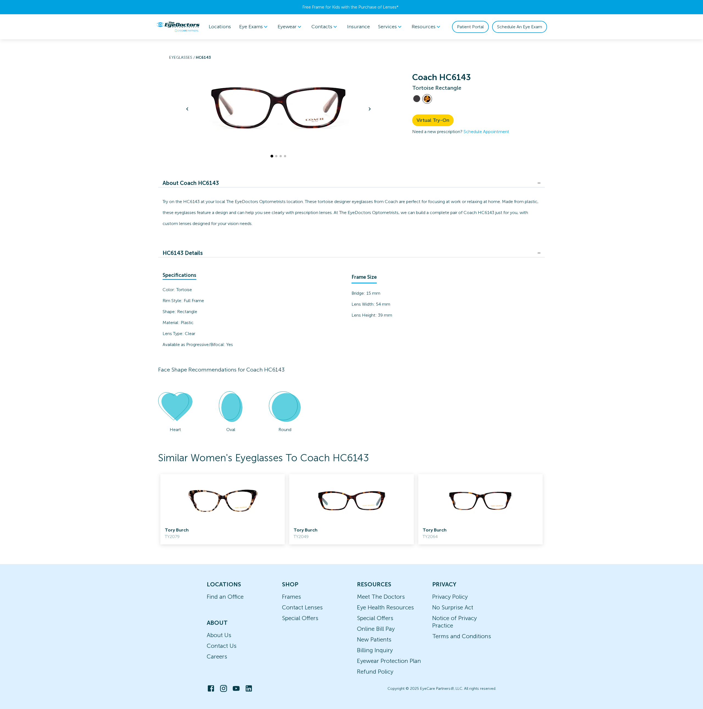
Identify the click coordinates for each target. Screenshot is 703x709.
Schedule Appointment (486, 131)
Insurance (358, 27)
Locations (220, 27)
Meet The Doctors (381, 596)
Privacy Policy (450, 596)
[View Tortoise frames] (427, 99)
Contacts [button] (321, 27)
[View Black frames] (416, 98)
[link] (222, 509)
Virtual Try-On (433, 120)
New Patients (374, 639)
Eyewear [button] (287, 27)
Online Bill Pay (376, 628)
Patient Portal (470, 26)
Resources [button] (424, 27)
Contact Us (221, 645)
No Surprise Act (452, 607)
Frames (291, 596)
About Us (219, 635)
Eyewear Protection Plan (389, 660)
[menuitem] (254, 27)
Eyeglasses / (182, 57)
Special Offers (300, 618)
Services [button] (387, 27)
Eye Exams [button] (251, 27)
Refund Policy (375, 671)
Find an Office (225, 596)
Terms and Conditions (461, 636)
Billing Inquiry (375, 650)
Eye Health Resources (385, 607)
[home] (178, 26)
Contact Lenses (302, 607)
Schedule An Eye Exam (519, 26)
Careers (217, 656)
